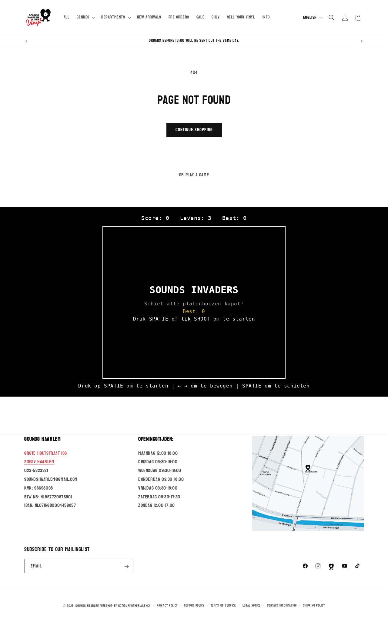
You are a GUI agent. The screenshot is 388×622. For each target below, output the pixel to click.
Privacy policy (167, 605)
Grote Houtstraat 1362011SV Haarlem (45, 457)
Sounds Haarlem (87, 606)
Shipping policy (314, 605)
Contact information (282, 605)
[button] (85, 17)
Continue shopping (194, 130)
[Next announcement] (361, 41)
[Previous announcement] (26, 41)
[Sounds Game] (331, 567)
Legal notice (251, 605)
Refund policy (194, 605)
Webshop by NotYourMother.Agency (125, 606)
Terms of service (223, 605)
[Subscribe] (126, 566)
